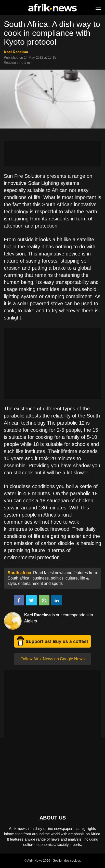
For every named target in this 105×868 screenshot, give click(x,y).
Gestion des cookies (67, 860)
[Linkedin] (56, 600)
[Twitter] (31, 600)
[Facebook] (19, 600)
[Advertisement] (52, 153)
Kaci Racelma (16, 52)
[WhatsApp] (44, 600)
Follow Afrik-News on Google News (52, 659)
